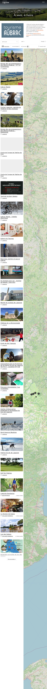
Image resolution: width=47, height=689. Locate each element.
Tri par (15, 46)
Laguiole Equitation (7, 493)
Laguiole (5, 2)
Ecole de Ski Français (8, 343)
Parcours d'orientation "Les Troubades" (10, 387)
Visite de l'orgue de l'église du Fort (11, 153)
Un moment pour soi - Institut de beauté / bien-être (11, 281)
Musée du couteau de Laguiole (11, 302)
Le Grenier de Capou (8, 514)
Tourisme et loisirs (25, 10)
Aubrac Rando (5, 87)
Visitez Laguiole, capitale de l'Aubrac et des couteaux (11, 108)
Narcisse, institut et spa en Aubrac (10, 259)
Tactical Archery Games (9, 196)
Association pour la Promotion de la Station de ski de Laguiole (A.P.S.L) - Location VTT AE (12, 365)
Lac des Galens (6, 534)
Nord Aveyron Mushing (9, 432)
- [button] (45, 51)
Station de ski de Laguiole (10, 453)
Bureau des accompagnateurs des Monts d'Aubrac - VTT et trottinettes (11, 65)
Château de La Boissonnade (10, 323)
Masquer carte (43, 46)
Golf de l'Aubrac (6, 473)
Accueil (19, 10)
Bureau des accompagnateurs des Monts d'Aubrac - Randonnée (11, 130)
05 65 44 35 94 (40, 30)
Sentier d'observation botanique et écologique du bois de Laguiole (10, 410)
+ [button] (45, 50)
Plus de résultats (11, 559)
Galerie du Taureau (7, 238)
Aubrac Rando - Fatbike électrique (9, 217)
